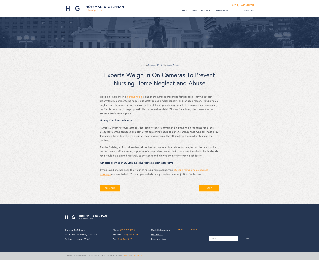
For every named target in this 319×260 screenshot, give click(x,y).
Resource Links (158, 239)
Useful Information (160, 230)
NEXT (209, 188)
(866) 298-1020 (130, 234)
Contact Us (248, 10)
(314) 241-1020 (243, 5)
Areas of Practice (201, 10)
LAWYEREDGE (137, 256)
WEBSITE (127, 256)
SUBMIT (247, 238)
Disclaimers (157, 234)
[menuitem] (184, 10)
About (184, 10)
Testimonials (221, 10)
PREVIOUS (110, 188)
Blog (235, 10)
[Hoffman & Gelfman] (95, 8)
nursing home (134, 96)
